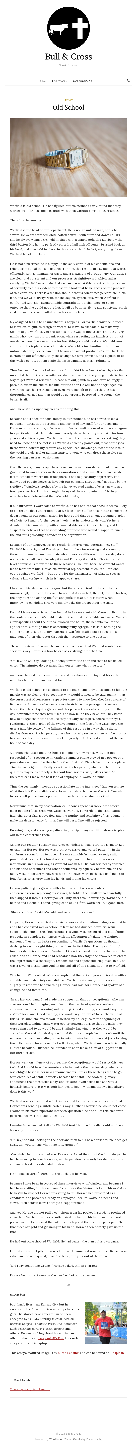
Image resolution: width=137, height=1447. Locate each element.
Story (68, 100)
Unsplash (117, 1353)
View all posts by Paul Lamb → (30, 1389)
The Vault (59, 81)
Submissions (82, 81)
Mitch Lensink (68, 1353)
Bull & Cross (68, 57)
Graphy (77, 1439)
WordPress (55, 1439)
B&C (43, 81)
